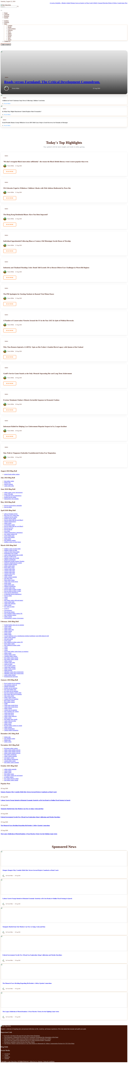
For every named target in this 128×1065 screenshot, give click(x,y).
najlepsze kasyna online (10, 517)
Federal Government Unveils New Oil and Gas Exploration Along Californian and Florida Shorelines (30, 817)
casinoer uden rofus (9, 569)
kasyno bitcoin (8, 529)
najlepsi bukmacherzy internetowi (13, 532)
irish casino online (9, 696)
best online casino (9, 481)
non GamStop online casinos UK (13, 613)
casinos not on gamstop (10, 710)
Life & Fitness (12, 28)
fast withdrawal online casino (12, 645)
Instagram (7, 1057)
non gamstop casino (9, 738)
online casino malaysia (10, 716)
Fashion (6, 20)
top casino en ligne (9, 606)
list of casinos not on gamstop (12, 683)
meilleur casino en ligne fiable (12, 548)
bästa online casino (9, 580)
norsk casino (7, 583)
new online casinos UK (10, 534)
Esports (6, 17)
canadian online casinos (10, 656)
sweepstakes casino (9, 524)
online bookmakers (9, 728)
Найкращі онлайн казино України (14, 561)
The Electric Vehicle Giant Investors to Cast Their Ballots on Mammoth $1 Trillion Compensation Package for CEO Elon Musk (39, 1043)
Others (9, 33)
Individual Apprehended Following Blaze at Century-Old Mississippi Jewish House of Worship (37, 241)
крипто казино (8, 484)
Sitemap (40, 1061)
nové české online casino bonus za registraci (16, 651)
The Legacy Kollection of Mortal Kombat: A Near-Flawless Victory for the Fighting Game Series (29, 834)
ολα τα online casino (9, 665)
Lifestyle (10, 30)
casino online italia (9, 602)
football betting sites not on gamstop (14, 625)
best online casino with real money (13, 600)
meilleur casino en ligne (10, 550)
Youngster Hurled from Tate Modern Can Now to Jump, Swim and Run (22, 808)
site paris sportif (8, 639)
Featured (6, 22)
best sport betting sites (10, 689)
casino (6, 597)
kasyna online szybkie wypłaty (12, 589)
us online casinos (8, 777)
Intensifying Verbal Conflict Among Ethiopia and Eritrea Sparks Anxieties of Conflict (27, 1039)
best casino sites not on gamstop (13, 694)
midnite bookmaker (9, 686)
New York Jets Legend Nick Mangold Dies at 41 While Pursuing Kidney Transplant (27, 1040)
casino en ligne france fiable (12, 552)
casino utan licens (9, 713)
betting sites (7, 482)
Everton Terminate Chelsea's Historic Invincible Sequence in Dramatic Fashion (31, 400)
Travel (9, 39)
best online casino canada (11, 657)
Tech (9, 38)
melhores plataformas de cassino (13, 563)
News (9, 32)
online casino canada (10, 668)
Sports (9, 36)
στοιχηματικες (8, 610)
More (5, 24)
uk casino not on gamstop (11, 691)
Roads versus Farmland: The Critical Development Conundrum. (52, 82)
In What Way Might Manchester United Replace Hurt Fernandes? (21, 111)
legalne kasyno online (10, 497)
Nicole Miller (15, 88)
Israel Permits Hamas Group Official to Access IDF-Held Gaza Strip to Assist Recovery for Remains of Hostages (35, 122)
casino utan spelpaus (9, 603)
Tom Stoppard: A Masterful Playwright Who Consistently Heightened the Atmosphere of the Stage (31, 1037)
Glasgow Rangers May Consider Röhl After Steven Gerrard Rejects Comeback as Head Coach (29, 792)
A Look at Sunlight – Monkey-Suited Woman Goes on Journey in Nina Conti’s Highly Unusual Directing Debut (67, 3)
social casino (7, 632)
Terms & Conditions (48, 1061)
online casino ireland (9, 637)
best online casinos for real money (13, 775)
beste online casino (9, 567)
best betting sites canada (10, 719)
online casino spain (9, 566)
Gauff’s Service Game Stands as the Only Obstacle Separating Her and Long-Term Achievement (37, 373)
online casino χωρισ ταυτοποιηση (13, 492)
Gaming (10, 25)
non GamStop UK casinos (11, 711)
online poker (7, 539)
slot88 (5, 703)
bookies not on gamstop (10, 688)
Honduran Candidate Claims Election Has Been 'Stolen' (19, 1042)
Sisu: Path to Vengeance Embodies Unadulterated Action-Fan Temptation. (29, 453)
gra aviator (7, 531)
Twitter (6, 1055)
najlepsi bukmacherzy (10, 521)
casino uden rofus (9, 486)
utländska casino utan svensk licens (14, 672)
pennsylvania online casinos (12, 474)
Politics (10, 35)
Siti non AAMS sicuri (10, 556)
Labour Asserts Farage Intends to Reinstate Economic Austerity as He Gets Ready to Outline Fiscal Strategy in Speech (35, 800)
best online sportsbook (10, 754)
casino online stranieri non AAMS (13, 555)
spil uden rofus (8, 578)
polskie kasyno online (10, 518)
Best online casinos (9, 700)
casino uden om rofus (10, 721)
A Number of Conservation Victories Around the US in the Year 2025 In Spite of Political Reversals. (38, 320)
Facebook (7, 1053)
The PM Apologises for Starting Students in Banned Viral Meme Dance (28, 294)
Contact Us (7, 41)
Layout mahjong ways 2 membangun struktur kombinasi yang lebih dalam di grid (26, 636)
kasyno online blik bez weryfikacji (13, 520)
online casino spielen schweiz (12, 750)
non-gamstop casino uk (10, 685)
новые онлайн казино (10, 564)
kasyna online (8, 507)
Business (6, 16)
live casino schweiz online (11, 778)
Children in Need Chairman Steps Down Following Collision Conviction (23, 100)
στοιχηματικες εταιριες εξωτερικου (14, 618)
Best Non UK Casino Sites (11, 515)
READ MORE (9, 171)
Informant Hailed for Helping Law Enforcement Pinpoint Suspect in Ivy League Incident (35, 426)
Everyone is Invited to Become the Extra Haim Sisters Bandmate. (22, 1035)
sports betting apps (9, 535)
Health (9, 27)
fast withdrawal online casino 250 (13, 642)
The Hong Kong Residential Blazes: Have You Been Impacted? (25, 214)
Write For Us (33, 1061)
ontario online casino (10, 654)
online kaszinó (8, 575)
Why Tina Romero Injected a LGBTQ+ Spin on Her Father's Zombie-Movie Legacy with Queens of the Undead (43, 347)
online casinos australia (10, 577)
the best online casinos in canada (13, 725)
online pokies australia (10, 769)
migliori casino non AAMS (11, 558)
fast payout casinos (9, 612)
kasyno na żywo (8, 528)
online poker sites (9, 629)
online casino (7, 523)
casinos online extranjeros (11, 730)
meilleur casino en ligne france (12, 542)
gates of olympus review (11, 514)
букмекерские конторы (11, 676)
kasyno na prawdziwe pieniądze (13, 505)
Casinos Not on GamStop (11, 699)
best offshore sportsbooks (11, 759)
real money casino (9, 757)
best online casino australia (11, 762)
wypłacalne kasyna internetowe (12, 495)
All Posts (6, 14)
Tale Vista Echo (12, 1061)
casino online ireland (9, 675)
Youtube (6, 1058)
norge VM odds (8, 494)
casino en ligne (8, 664)
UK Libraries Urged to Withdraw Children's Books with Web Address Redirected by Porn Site (37, 188)
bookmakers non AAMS (11, 553)
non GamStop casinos (10, 615)
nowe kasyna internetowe (11, 592)
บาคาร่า (6, 608)
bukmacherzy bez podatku (11, 498)
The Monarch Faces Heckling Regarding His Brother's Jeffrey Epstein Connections (25, 825)
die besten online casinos (11, 748)
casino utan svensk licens (11, 581)
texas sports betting (9, 537)
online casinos (8, 616)
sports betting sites (9, 584)
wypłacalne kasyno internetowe (13, 594)
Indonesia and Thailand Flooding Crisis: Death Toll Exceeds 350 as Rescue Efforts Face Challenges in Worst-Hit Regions (46, 267)
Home (6, 13)
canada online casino (10, 761)
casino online (7, 626)
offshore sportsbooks (10, 559)
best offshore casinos (10, 540)
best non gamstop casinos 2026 (12, 692)
